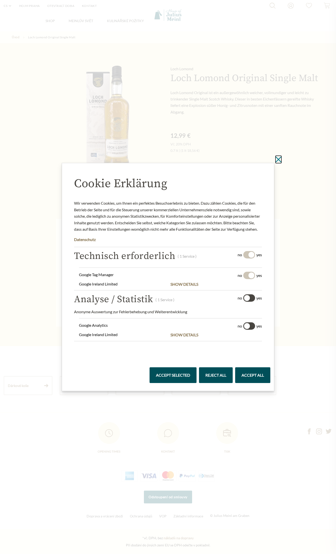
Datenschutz (85, 239)
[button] (216, 284)
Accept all (253, 375)
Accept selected (173, 375)
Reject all (215, 375)
